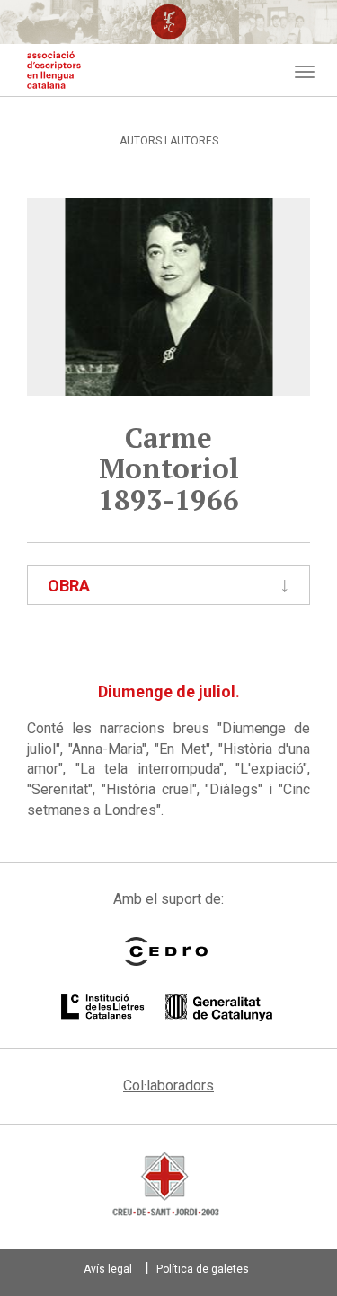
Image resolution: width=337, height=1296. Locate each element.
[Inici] (53, 70)
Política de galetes (202, 1269)
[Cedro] (166, 951)
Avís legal (108, 1269)
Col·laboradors (168, 1085)
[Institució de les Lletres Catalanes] (166, 1007)
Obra (69, 585)
